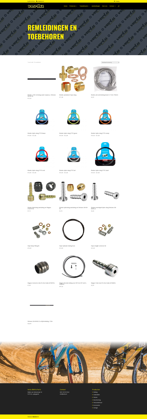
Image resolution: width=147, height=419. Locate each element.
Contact (111, 6)
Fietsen (95, 397)
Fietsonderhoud (97, 402)
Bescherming (97, 400)
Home (65, 6)
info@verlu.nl (63, 394)
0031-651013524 (64, 392)
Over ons (104, 6)
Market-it (36, 417)
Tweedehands (84, 6)
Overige (95, 408)
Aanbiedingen (96, 6)
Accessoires (96, 405)
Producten (73, 6)
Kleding (95, 392)
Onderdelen (96, 394)
